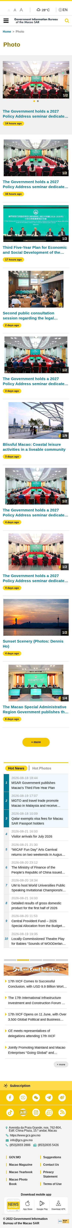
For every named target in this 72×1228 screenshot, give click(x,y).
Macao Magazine (20, 1164)
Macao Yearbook (20, 1172)
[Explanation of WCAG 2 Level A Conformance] (63, 1221)
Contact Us (51, 1164)
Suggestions (52, 1157)
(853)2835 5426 (48, 1145)
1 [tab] (34, 101)
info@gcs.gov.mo (21, 1140)
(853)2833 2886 (20, 1145)
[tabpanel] (36, 79)
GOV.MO (15, 1157)
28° (46, 10)
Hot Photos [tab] (41, 768)
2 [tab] (38, 101)
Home (7, 31)
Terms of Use (52, 1184)
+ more (61, 1064)
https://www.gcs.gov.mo (25, 1135)
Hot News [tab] (16, 768)
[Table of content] (5, 21)
